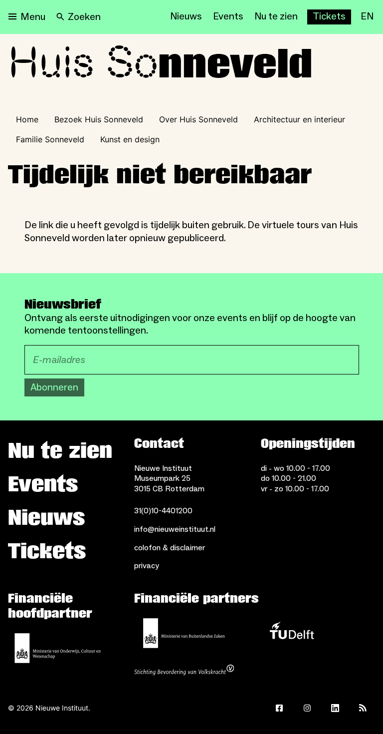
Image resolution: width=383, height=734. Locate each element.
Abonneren (54, 387)
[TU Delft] (292, 633)
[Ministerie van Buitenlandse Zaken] (184, 633)
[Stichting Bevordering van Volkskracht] (184, 671)
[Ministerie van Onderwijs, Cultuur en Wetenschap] (58, 648)
